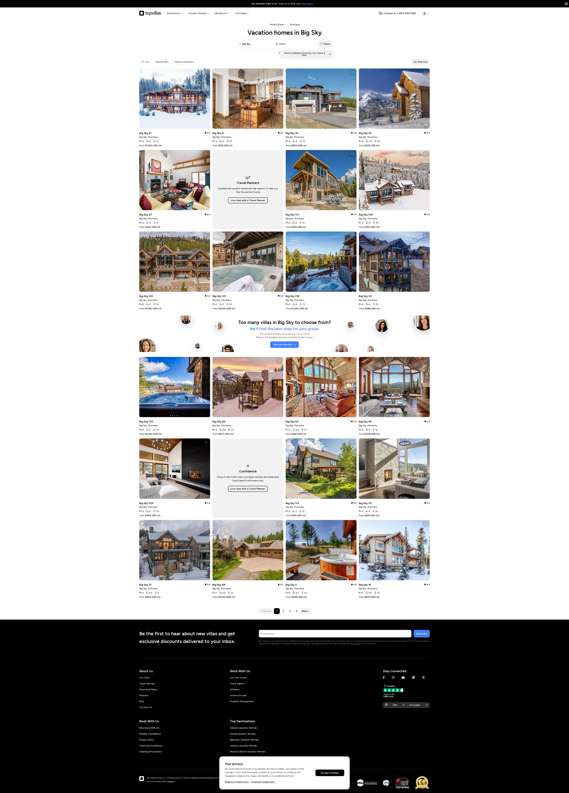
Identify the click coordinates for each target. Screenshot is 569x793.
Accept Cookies (330, 773)
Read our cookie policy (237, 781)
